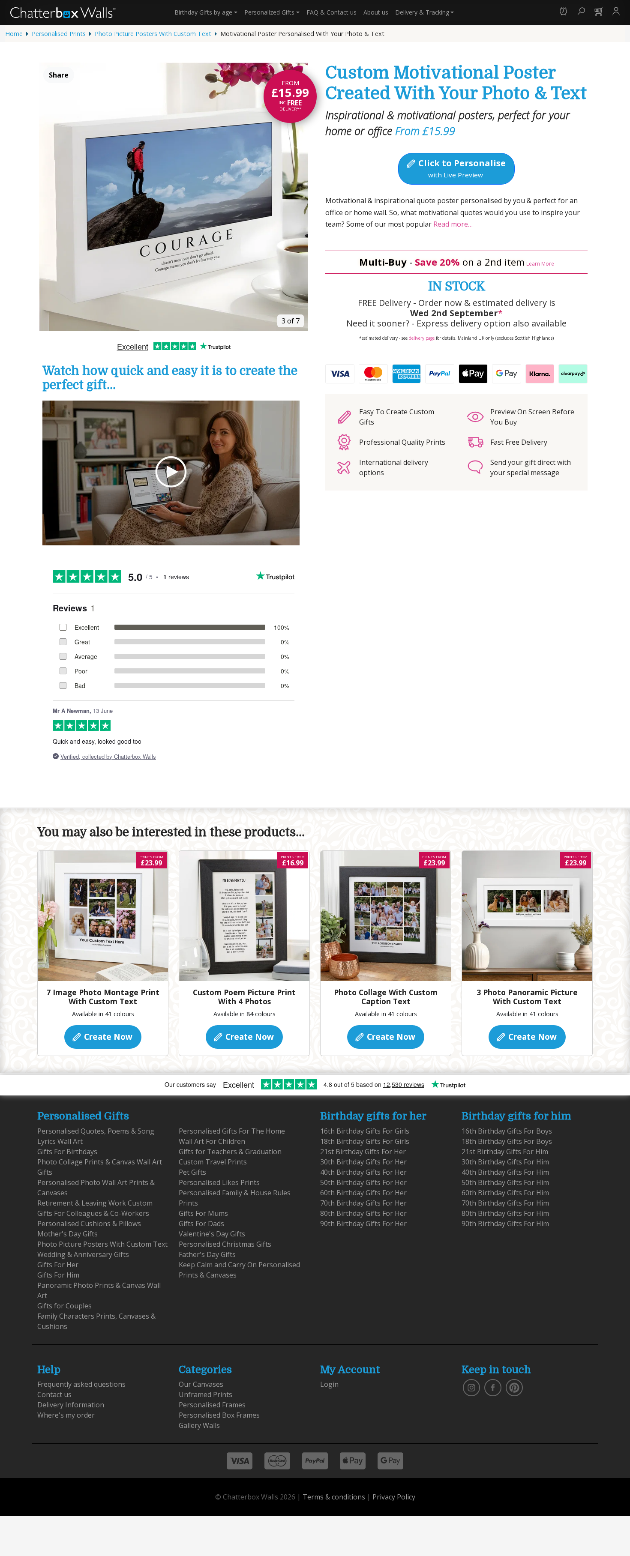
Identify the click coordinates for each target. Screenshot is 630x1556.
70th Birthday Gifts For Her (363, 1203)
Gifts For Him (58, 1275)
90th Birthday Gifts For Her (363, 1223)
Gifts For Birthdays (67, 1151)
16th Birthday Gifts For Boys (507, 1131)
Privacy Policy (393, 1497)
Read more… (452, 224)
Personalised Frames (212, 1404)
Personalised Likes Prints (219, 1182)
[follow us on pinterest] (514, 1387)
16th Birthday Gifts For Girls (364, 1131)
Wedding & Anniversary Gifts (83, 1254)
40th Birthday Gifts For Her (363, 1172)
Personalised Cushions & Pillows (89, 1223)
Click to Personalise (461, 168)
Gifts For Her (57, 1264)
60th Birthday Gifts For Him (505, 1192)
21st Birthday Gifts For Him (505, 1151)
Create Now (107, 1036)
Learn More (540, 263)
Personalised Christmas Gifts (225, 1244)
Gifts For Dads (201, 1223)
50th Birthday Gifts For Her (363, 1182)
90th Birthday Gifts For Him (505, 1223)
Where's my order (66, 1415)
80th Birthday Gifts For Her (363, 1213)
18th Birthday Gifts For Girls (364, 1141)
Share (59, 75)
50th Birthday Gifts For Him (505, 1182)
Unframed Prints (205, 1394)
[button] (563, 12)
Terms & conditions (334, 1497)
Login (329, 1384)
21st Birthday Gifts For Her (363, 1151)
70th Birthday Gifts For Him (505, 1203)
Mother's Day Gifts (67, 1234)
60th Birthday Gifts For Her (363, 1192)
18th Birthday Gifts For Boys (507, 1141)
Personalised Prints (59, 34)
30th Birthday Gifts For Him (505, 1162)
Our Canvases (201, 1384)
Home (14, 34)
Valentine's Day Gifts (212, 1234)
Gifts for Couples (64, 1306)
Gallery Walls (199, 1425)
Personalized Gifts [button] (269, 12)
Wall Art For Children (212, 1141)
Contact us (331, 12)
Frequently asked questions (81, 1384)
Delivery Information (70, 1404)
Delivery (422, 12)
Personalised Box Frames (219, 1415)
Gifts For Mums (203, 1213)
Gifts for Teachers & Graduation (230, 1151)
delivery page (422, 338)
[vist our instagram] (471, 1387)
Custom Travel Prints (213, 1162)
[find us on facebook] (493, 1387)
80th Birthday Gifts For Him (505, 1213)
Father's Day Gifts (207, 1254)
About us (375, 12)
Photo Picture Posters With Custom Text (153, 34)
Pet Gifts (192, 1172)
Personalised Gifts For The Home (232, 1131)
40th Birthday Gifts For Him (505, 1172)
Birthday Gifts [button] (203, 12)
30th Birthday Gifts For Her (363, 1162)
